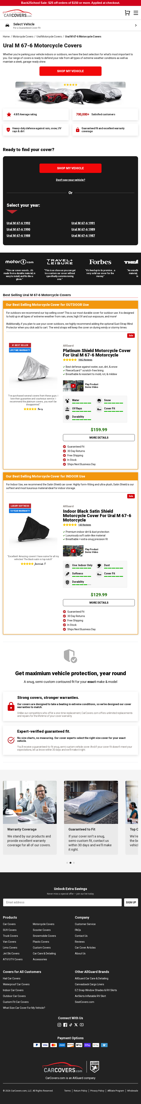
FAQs (78, 930)
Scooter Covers (42, 930)
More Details (99, 437)
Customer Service (85, 924)
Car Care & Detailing (44, 953)
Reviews (80, 941)
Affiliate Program (115, 1090)
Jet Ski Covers (11, 953)
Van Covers (9, 941)
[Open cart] (127, 13)
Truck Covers (10, 935)
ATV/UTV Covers (13, 959)
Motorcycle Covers (23, 36)
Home (6, 36)
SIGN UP (131, 902)
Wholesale (132, 1090)
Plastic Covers (41, 941)
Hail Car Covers (11, 978)
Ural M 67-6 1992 (18, 223)
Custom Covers (42, 947)
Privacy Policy (97, 1090)
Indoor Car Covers (13, 990)
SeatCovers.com (84, 1001)
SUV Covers (10, 930)
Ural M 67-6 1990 (18, 229)
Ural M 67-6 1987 (83, 235)
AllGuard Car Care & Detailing (91, 978)
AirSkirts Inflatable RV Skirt (90, 996)
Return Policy (80, 1090)
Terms (67, 1090)
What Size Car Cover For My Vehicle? (24, 1007)
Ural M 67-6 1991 (83, 223)
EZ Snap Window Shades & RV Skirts (96, 990)
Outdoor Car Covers (14, 996)
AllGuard (78, 1078)
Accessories (40, 959)
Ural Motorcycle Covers (49, 36)
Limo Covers (10, 947)
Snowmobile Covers (44, 935)
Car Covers (9, 924)
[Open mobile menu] (136, 13)
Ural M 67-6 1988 (18, 235)
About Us (80, 953)
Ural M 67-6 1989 (83, 229)
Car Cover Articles (85, 947)
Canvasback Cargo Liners (89, 984)
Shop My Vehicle (70, 71)
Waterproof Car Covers (16, 984)
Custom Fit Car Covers (16, 1001)
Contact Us (81, 935)
